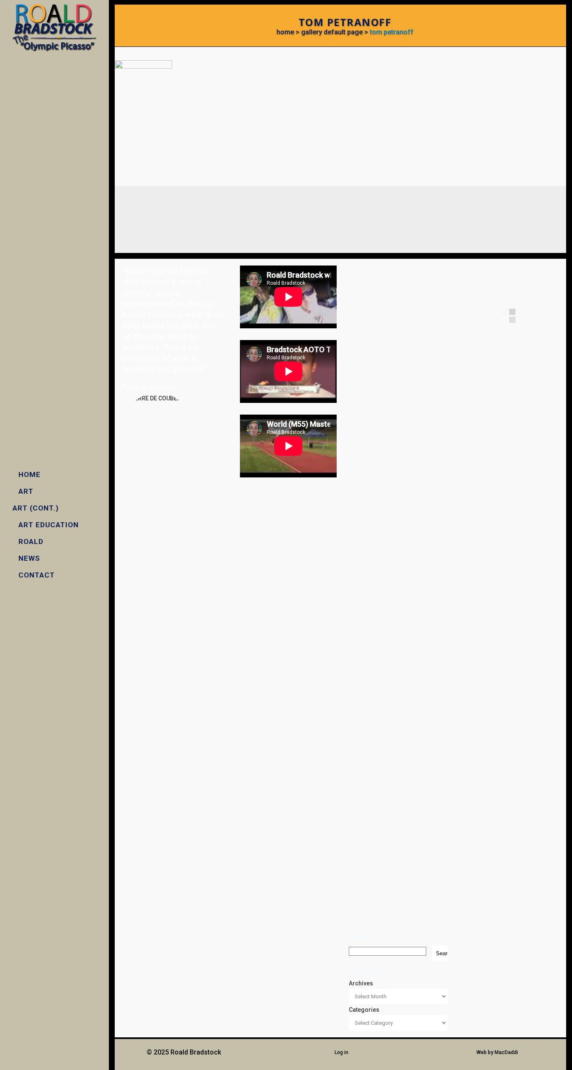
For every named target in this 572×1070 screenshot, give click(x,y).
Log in (341, 1052)
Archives (361, 983)
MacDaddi (506, 1052)
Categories (364, 1009)
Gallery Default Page (332, 32)
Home (285, 32)
